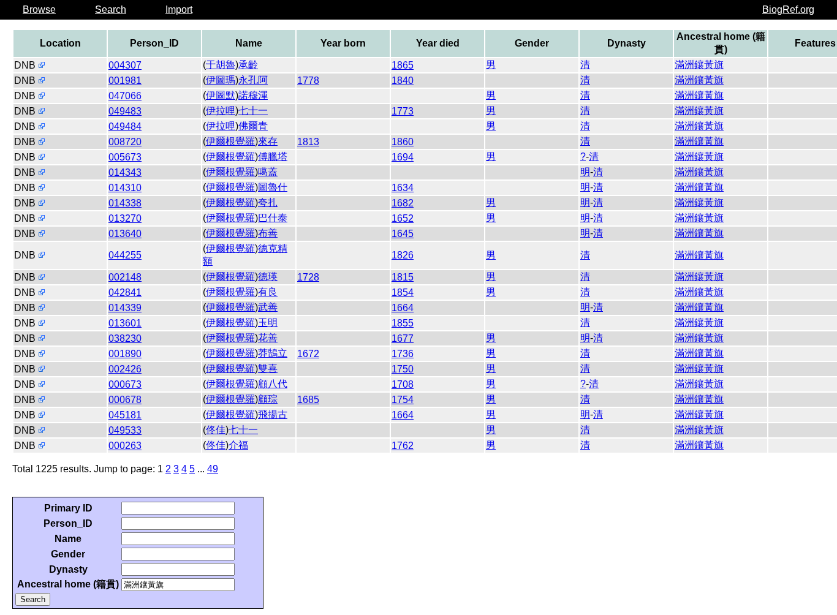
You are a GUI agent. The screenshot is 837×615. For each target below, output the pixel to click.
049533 (125, 430)
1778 (308, 80)
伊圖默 (220, 95)
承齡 (248, 64)
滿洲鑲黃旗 (699, 64)
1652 (403, 218)
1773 (403, 111)
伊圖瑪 (220, 80)
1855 (403, 323)
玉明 (268, 322)
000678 (125, 399)
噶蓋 (268, 172)
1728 (308, 277)
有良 (268, 292)
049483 (125, 111)
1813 (308, 142)
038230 (125, 338)
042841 (125, 292)
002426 (125, 369)
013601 (125, 323)
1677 (403, 338)
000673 (125, 384)
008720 (125, 142)
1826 (403, 255)
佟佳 (215, 429)
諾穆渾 (253, 95)
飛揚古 (272, 414)
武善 (268, 307)
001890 (125, 354)
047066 (125, 96)
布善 (268, 233)
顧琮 (268, 399)
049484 (125, 126)
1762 (403, 445)
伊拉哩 (220, 110)
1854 (403, 292)
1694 (403, 157)
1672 (308, 354)
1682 (403, 203)
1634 (403, 188)
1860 (403, 142)
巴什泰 (272, 218)
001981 (125, 80)
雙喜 (268, 368)
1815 (403, 277)
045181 (125, 415)
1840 (403, 80)
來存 (268, 141)
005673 (125, 157)
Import (178, 9)
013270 (125, 218)
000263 (125, 445)
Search (110, 9)
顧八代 (272, 384)
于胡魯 (220, 64)
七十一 (253, 110)
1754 (403, 399)
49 (212, 469)
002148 (125, 277)
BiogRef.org (788, 9)
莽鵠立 (272, 353)
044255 (125, 255)
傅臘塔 (272, 156)
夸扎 (268, 202)
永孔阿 (253, 80)
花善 (268, 338)
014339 (125, 308)
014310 (125, 188)
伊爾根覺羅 (230, 141)
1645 (403, 233)
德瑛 (268, 276)
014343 (125, 172)
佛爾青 (253, 126)
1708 (403, 384)
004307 (125, 65)
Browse (39, 9)
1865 (403, 65)
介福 (238, 445)
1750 (403, 369)
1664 (403, 308)
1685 (308, 399)
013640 (125, 233)
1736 (403, 354)
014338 (125, 203)
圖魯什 (272, 187)
